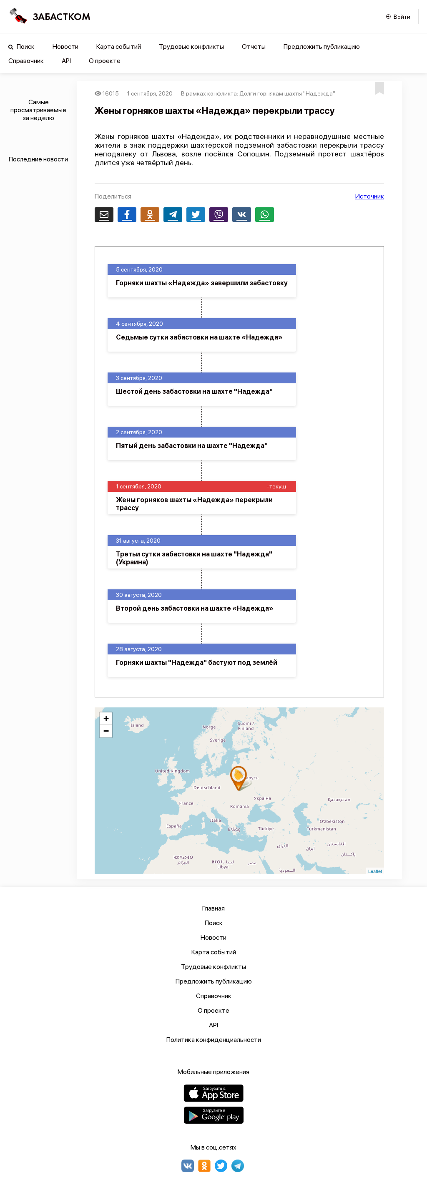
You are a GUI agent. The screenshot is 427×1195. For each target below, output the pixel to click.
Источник (369, 196)
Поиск (25, 46)
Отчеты (254, 46)
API (66, 61)
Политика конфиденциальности (213, 1040)
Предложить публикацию (322, 46)
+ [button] (106, 718)
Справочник (26, 61)
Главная (213, 908)
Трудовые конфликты (191, 46)
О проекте (105, 61)
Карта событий (118, 46)
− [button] (106, 731)
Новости (65, 46)
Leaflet (375, 871)
